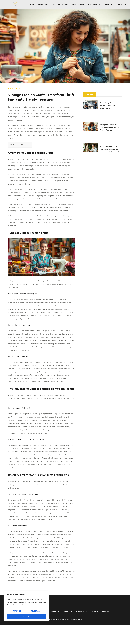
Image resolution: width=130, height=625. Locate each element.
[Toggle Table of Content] (27, 144)
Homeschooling (94, 4)
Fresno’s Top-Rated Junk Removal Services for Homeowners (109, 105)
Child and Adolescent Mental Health (68, 4)
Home (32, 4)
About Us (109, 4)
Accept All (26, 616)
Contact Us (121, 4)
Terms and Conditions (100, 611)
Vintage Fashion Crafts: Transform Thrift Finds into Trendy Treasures (109, 127)
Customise (16, 611)
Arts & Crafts (43, 4)
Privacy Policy (81, 611)
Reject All (36, 611)
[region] (26, 606)
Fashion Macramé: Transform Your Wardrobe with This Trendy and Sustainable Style (110, 149)
